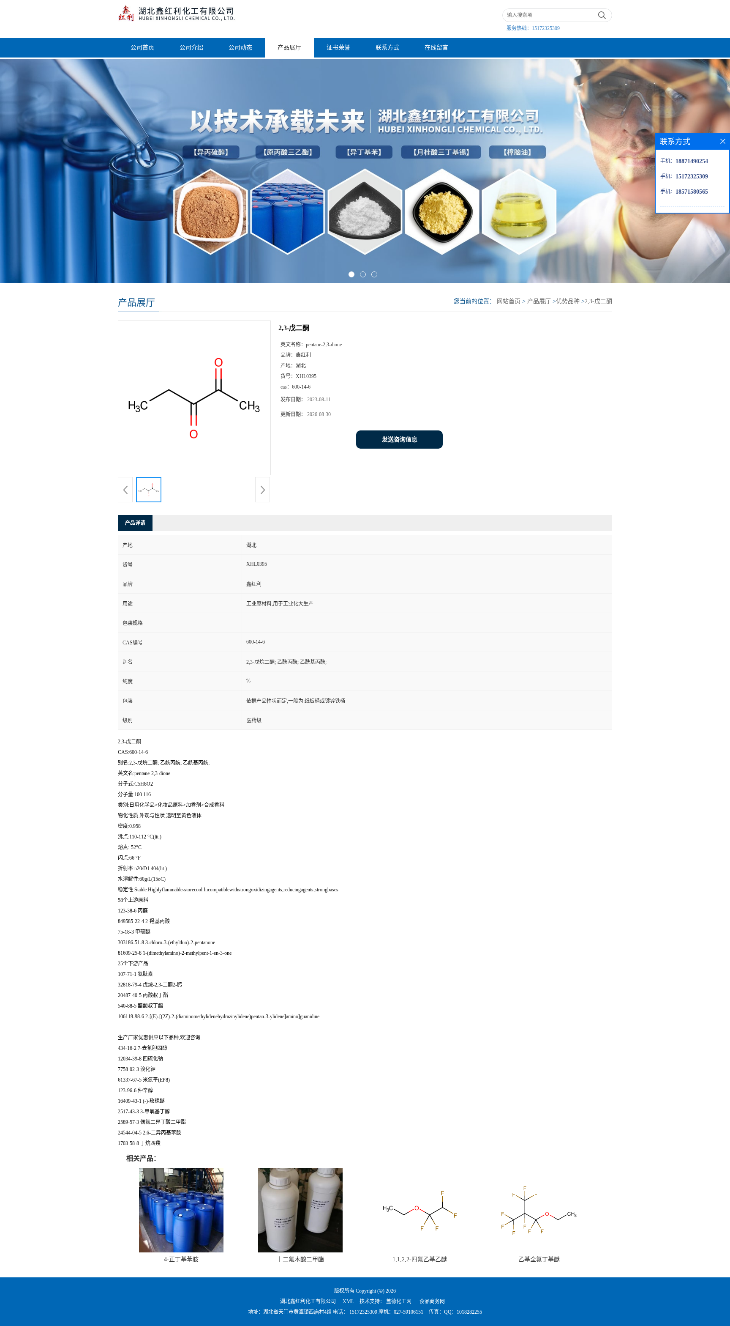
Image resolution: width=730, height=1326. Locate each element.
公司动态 (240, 47)
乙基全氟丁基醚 (539, 1259)
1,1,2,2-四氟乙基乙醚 (419, 1259)
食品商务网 (432, 1301)
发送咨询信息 (399, 439)
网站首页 (508, 301)
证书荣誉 (338, 47)
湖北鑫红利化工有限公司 (308, 1301)
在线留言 (436, 47)
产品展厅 (289, 47)
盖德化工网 (398, 1301)
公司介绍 (191, 47)
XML (348, 1301)
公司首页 (142, 47)
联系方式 (387, 47)
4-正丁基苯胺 (181, 1259)
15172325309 (546, 28)
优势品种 (568, 301)
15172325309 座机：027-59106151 (385, 1312)
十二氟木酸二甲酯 (300, 1259)
